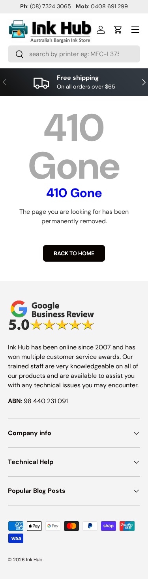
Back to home (74, 253)
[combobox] (74, 53)
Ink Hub (34, 559)
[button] (118, 29)
